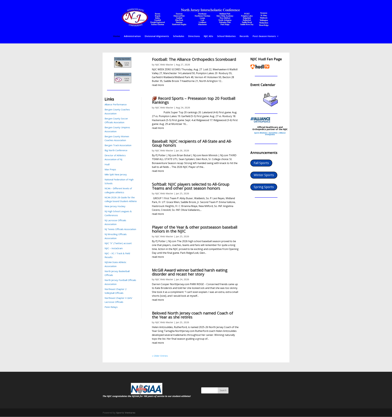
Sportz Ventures (125, 412)
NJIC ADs (208, 36)
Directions (194, 36)
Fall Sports (261, 163)
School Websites (226, 36)
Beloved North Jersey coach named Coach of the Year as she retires (192, 315)
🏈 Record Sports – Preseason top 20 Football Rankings (193, 100)
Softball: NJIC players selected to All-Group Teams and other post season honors (190, 186)
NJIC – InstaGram (114, 248)
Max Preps (110, 169)
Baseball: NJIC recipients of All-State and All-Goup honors (192, 143)
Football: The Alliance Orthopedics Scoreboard (194, 59)
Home (116, 36)
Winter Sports (264, 175)
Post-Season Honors (264, 36)
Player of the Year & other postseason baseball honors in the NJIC (194, 229)
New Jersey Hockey (115, 206)
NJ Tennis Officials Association (120, 229)
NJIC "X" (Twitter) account (118, 243)
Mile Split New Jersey (116, 174)
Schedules (178, 36)
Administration (132, 36)
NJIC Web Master (164, 64)
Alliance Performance (116, 104)
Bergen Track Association (118, 145)
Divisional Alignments (157, 36)
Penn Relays (111, 306)
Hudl (107, 164)
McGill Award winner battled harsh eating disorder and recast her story (189, 272)
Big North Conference (116, 150)
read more (158, 85)
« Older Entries (160, 355)
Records (244, 36)
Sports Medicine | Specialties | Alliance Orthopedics (270, 134)
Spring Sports (264, 187)
